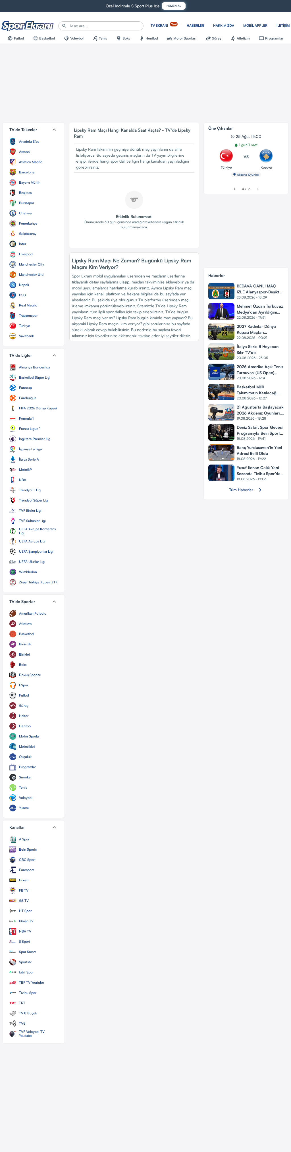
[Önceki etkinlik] (234, 189)
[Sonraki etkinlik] (258, 189)
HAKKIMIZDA (223, 25)
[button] (33, 129)
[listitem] (33, 141)
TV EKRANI (163, 25)
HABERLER (195, 25)
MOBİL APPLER (255, 25)
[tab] (15, 38)
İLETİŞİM (283, 25)
